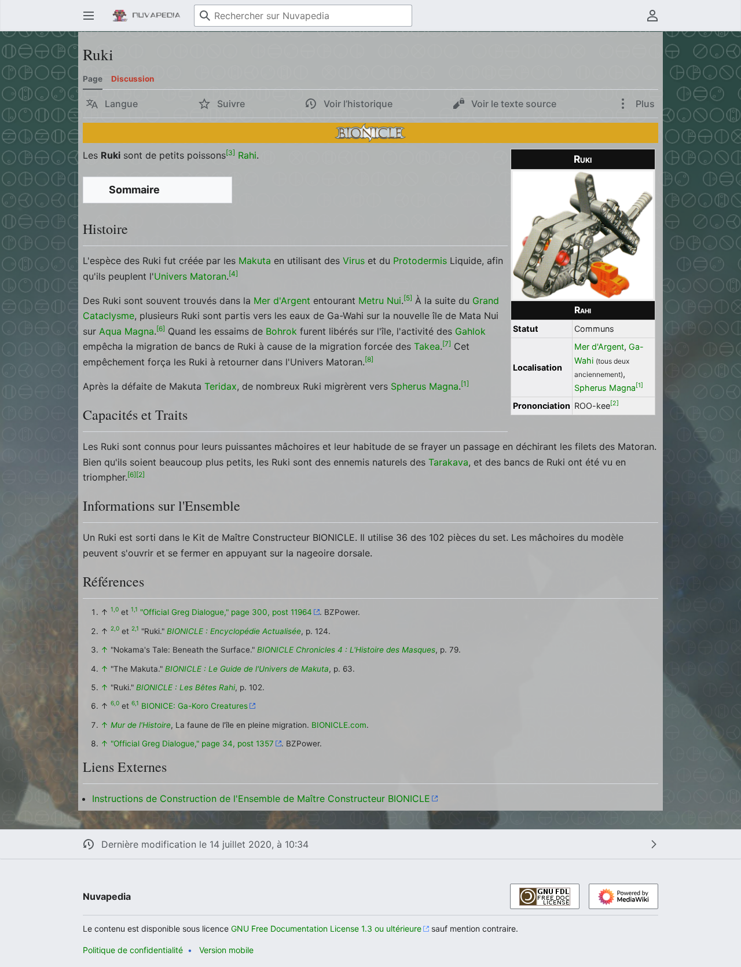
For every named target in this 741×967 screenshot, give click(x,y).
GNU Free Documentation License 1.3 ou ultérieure (326, 928)
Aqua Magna (126, 331)
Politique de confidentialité (133, 950)
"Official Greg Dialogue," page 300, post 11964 (226, 612)
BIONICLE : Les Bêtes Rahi (185, 687)
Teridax (220, 386)
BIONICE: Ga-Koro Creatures (194, 705)
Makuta (255, 260)
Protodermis (420, 260)
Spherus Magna (605, 388)
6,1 (135, 703)
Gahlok (470, 331)
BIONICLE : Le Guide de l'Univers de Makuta (247, 668)
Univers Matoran (190, 276)
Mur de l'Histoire (141, 725)
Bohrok (281, 331)
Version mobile (226, 950)
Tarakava (448, 462)
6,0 (115, 703)
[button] (88, 15)
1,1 (134, 609)
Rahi (582, 310)
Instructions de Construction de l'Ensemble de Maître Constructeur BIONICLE (261, 798)
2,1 (135, 628)
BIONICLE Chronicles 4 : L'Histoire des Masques (346, 649)
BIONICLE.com (338, 725)
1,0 (115, 609)
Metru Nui (379, 300)
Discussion (132, 78)
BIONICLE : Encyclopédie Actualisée (234, 631)
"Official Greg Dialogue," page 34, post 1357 (192, 743)
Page (92, 78)
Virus (354, 260)
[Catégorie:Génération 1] (370, 132)
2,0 (115, 628)
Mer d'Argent (599, 346)
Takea (427, 346)
